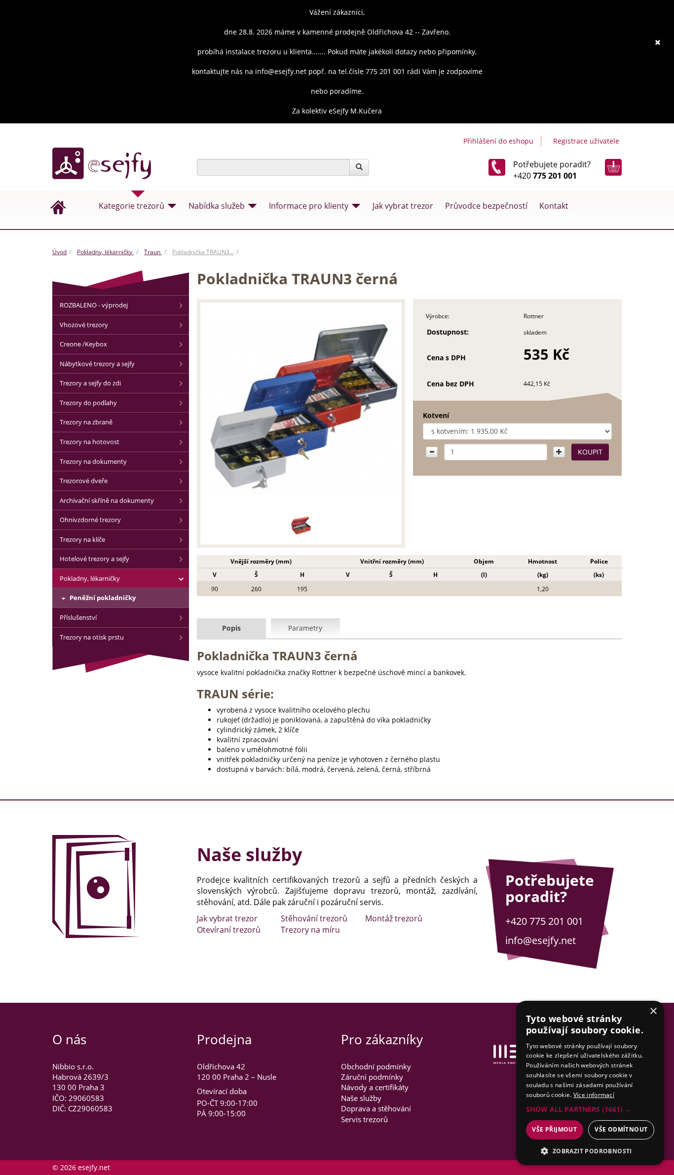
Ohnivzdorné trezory (90, 519)
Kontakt (553, 205)
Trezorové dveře (84, 480)
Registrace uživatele (586, 141)
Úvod (59, 252)
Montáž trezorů (393, 918)
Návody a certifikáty (375, 1087)
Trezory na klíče (82, 539)
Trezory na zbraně (86, 421)
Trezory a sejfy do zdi (90, 383)
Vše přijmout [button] (554, 1129)
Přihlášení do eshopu (498, 141)
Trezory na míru (310, 929)
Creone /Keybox (83, 344)
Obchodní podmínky (376, 1066)
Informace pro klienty (308, 205)
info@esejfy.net (540, 940)
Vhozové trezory (84, 324)
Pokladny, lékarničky (105, 252)
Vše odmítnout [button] (621, 1129)
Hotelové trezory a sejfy (94, 558)
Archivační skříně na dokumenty (107, 500)
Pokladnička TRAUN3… (203, 252)
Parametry (305, 628)
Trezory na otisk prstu (92, 637)
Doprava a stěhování (376, 1108)
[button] (590, 1109)
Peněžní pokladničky (103, 597)
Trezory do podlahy (88, 402)
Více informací (593, 1095)
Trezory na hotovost (89, 441)
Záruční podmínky (372, 1077)
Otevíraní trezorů (229, 929)
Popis (231, 628)
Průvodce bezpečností (486, 205)
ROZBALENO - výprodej (94, 305)
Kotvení (436, 415)
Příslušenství (78, 617)
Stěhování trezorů (314, 918)
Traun (153, 252)
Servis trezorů (364, 1119)
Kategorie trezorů (131, 205)
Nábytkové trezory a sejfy (97, 363)
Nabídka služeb (216, 205)
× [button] (653, 1011)
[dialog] (590, 1083)
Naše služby (361, 1098)
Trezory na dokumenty (93, 461)
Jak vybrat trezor (403, 205)
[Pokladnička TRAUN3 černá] (301, 408)
